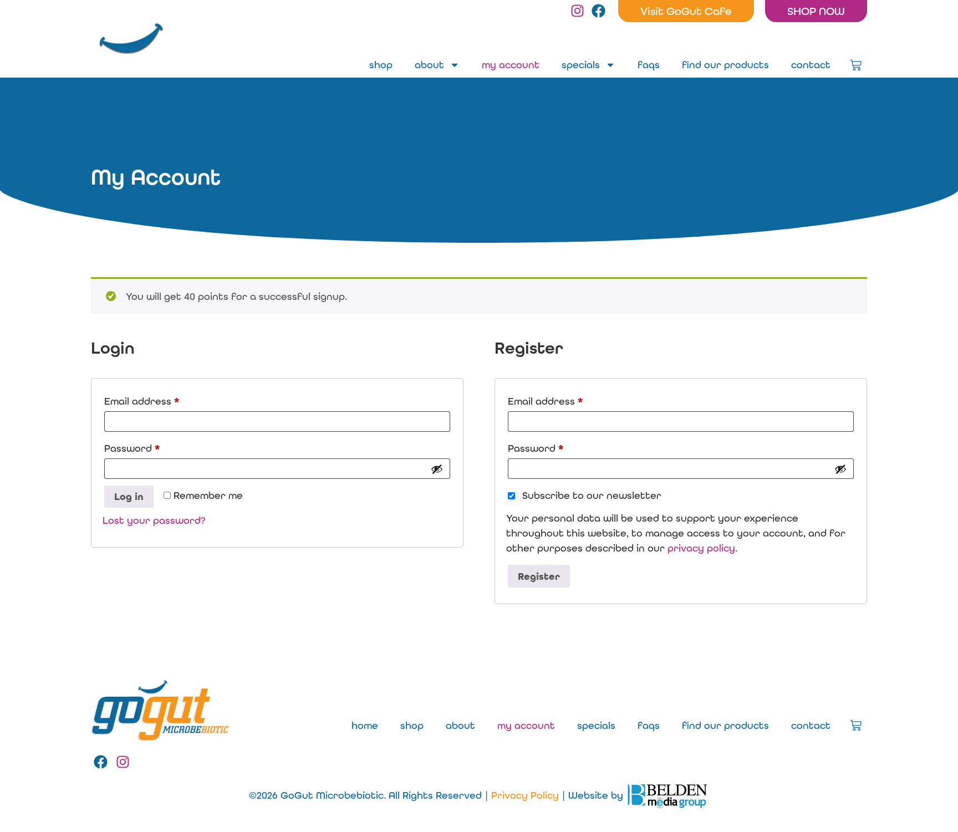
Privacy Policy (525, 795)
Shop (381, 64)
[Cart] (855, 65)
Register (539, 576)
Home (364, 725)
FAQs (649, 64)
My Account (510, 64)
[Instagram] (577, 10)
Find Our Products (725, 64)
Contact (810, 64)
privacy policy (701, 548)
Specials (581, 64)
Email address (163, 399)
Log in (129, 497)
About (429, 64)
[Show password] (437, 469)
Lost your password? (154, 520)
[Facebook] (598, 10)
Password (153, 446)
